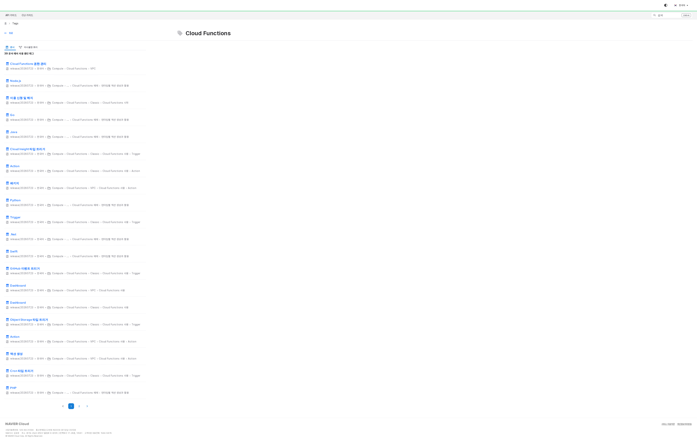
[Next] (87, 406)
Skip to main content (18, 5)
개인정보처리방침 (684, 424)
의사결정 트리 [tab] (30, 47)
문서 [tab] (12, 47)
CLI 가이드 (27, 15)
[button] (672, 15)
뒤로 (10, 33)
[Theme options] (666, 5)
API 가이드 (11, 15)
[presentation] (10, 47)
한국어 (681, 5)
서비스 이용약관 (668, 424)
